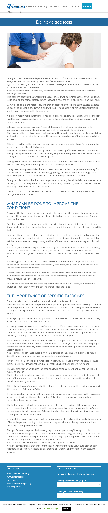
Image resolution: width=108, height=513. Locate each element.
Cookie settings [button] (51, 508)
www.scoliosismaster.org (18, 473)
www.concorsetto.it (15, 476)
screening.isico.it (14, 486)
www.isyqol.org (14, 480)
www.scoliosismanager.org (19, 483)
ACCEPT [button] (66, 508)
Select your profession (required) (72, 480)
